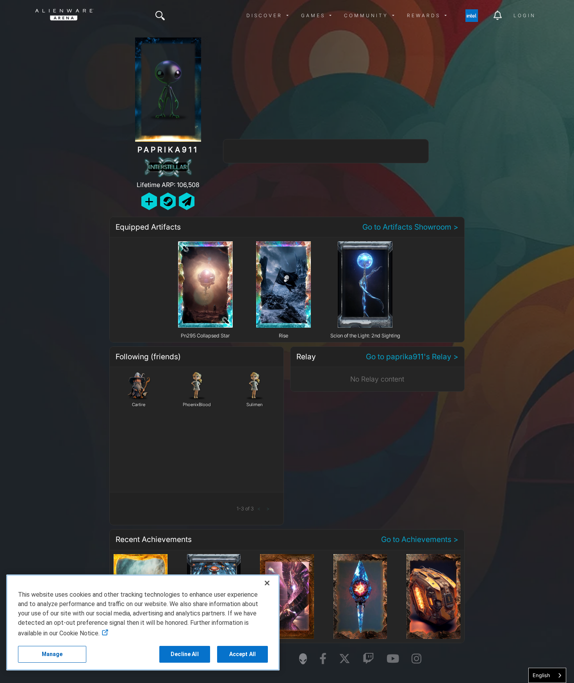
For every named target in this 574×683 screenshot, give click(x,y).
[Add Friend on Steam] (168, 201)
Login (524, 15)
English (541, 675)
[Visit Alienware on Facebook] (323, 659)
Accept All (242, 654)
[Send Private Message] (186, 201)
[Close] (267, 583)
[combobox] (547, 675)
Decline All (185, 654)
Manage (52, 654)
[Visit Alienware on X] (345, 659)
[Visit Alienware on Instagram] (416, 659)
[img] (160, 15)
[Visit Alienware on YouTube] (392, 659)
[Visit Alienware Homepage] (303, 658)
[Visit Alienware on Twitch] (368, 659)
